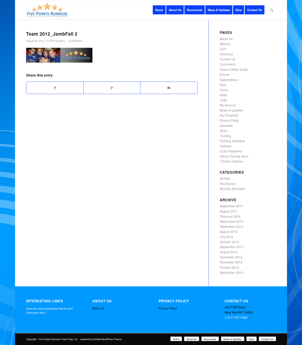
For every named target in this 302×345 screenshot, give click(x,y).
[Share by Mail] (168, 88)
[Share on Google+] (112, 88)
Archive (225, 178)
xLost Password (231, 151)
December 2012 (231, 257)
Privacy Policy (229, 120)
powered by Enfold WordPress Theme (100, 339)
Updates (225, 146)
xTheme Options (231, 161)
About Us (226, 38)
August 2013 (228, 252)
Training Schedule (232, 141)
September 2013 (231, 247)
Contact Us (227, 59)
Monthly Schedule (232, 188)
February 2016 (230, 216)
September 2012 (231, 272)
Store (223, 130)
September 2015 (231, 221)
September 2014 (231, 226)
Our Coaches (229, 115)
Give (223, 84)
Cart (223, 49)
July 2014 (226, 236)
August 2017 (228, 211)
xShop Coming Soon (234, 156)
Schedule (226, 125)
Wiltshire (77, 40)
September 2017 (231, 206)
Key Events (227, 183)
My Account (228, 105)
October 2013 (229, 242)
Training (225, 136)
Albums (225, 44)
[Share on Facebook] (54, 88)
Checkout (226, 54)
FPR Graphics (57, 40)
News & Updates (231, 110)
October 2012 (229, 267)
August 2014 (228, 231)
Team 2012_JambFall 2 (51, 33)
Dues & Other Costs (234, 69)
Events (224, 74)
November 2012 (231, 262)
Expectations (229, 79)
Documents (228, 64)
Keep (223, 95)
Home (224, 90)
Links (223, 100)
